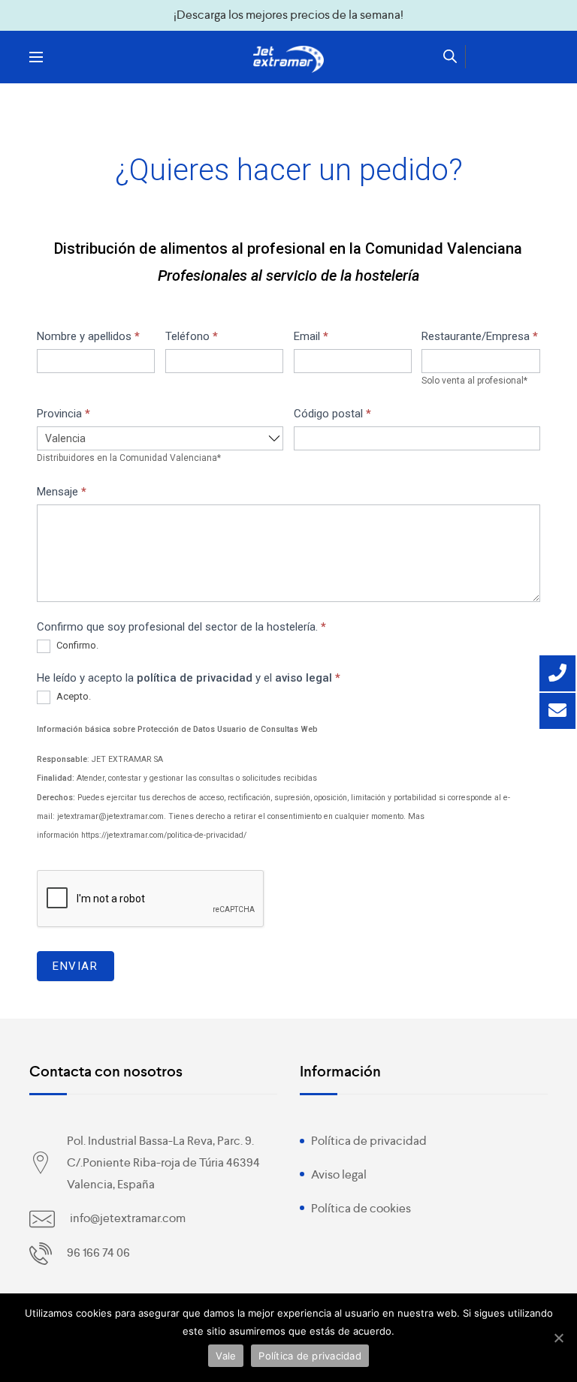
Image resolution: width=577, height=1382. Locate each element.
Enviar (75, 966)
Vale (226, 1356)
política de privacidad (194, 678)
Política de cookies (361, 1208)
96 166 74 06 (98, 1252)
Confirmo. (76, 645)
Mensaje (61, 491)
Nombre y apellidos (88, 336)
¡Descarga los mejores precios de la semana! (288, 15)
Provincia (63, 413)
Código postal (332, 413)
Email (311, 336)
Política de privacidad (369, 1141)
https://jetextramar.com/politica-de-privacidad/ (163, 835)
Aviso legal (339, 1174)
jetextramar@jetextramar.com (110, 816)
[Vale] (558, 1337)
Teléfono (191, 336)
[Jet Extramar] (288, 59)
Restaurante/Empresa (479, 336)
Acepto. (72, 696)
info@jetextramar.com (128, 1218)
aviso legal (303, 678)
